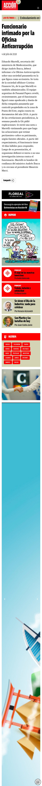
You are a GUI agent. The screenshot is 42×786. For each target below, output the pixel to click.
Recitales (26, 349)
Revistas (16, 349)
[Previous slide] (4, 599)
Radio (7, 353)
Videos (7, 344)
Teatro (26, 344)
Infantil (7, 362)
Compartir (7, 180)
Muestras (26, 353)
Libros (17, 358)
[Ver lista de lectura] (38, 781)
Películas (16, 353)
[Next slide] (37, 599)
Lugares (8, 358)
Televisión (17, 344)
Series (7, 349)
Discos (16, 362)
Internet (25, 358)
